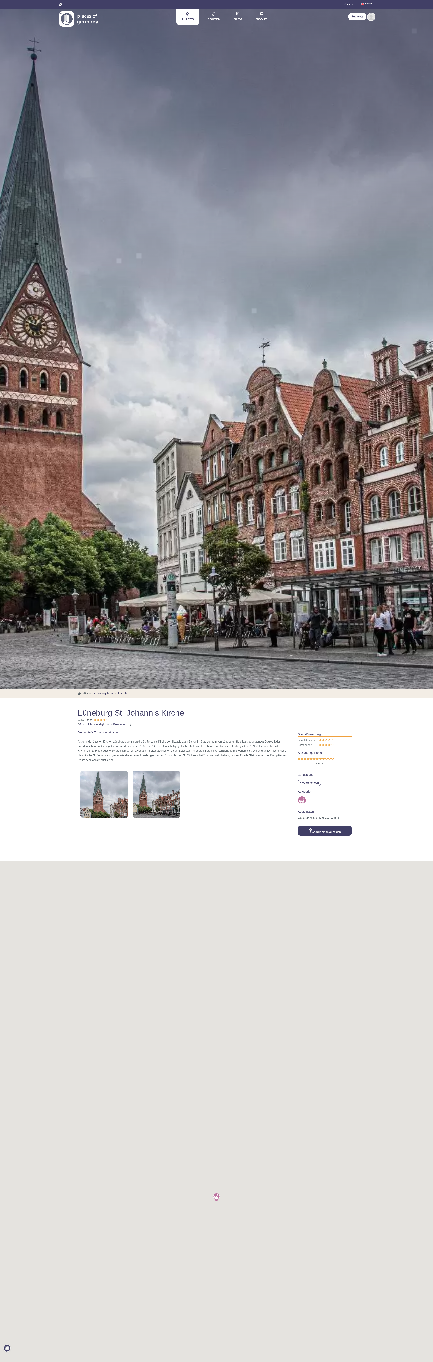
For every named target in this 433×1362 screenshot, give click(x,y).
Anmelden (349, 4)
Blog (238, 19)
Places (187, 19)
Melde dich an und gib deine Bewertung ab (104, 724)
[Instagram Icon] (60, 4)
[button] (216, 1197)
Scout (261, 19)
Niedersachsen (309, 782)
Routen (213, 19)
